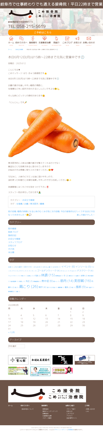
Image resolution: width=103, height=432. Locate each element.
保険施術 (59, 276)
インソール (83, 266)
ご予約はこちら (43, 32)
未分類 (11, 252)
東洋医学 (34, 203)
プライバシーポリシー (60, 429)
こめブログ (70, 413)
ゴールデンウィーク (48, 270)
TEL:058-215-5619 (27, 26)
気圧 (29, 281)
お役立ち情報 (28, 200)
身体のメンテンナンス (50, 411)
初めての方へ (25, 405)
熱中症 (47, 281)
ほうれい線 (47, 267)
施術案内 (44, 405)
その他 (11, 249)
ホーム (10, 405)
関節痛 (61, 287)
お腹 (26, 203)
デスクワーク (85, 270)
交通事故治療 (47, 416)
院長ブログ (13, 232)
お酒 (10, 267)
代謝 (37, 275)
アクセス (69, 416)
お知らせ (12, 245)
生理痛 (19, 203)
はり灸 (39, 267)
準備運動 (37, 281)
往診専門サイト (71, 418)
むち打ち (57, 267)
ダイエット (65, 271)
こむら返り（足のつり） (25, 267)
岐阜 (84, 275)
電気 (68, 287)
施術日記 (12, 235)
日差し (22, 281)
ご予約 (87, 405)
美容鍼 (82, 280)
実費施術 (45, 413)
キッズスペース (22, 271)
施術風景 (14, 281)
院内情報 (12, 228)
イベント (68, 266)
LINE (87, 411)
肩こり (28, 286)
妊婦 (78, 276)
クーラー (33, 271)
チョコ (73, 271)
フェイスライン (14, 276)
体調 (48, 275)
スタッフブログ (15, 242)
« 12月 (11, 332)
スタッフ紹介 (70, 409)
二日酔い (30, 276)
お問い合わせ (90, 409)
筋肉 (66, 281)
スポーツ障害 (47, 418)
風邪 (81, 287)
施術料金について (28, 409)
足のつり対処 (52, 287)
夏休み (72, 276)
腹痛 (42, 203)
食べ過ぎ (90, 287)
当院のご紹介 (69, 405)
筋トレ (56, 281)
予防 (23, 276)
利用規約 (70, 429)
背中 (42, 287)
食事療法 (12, 291)
